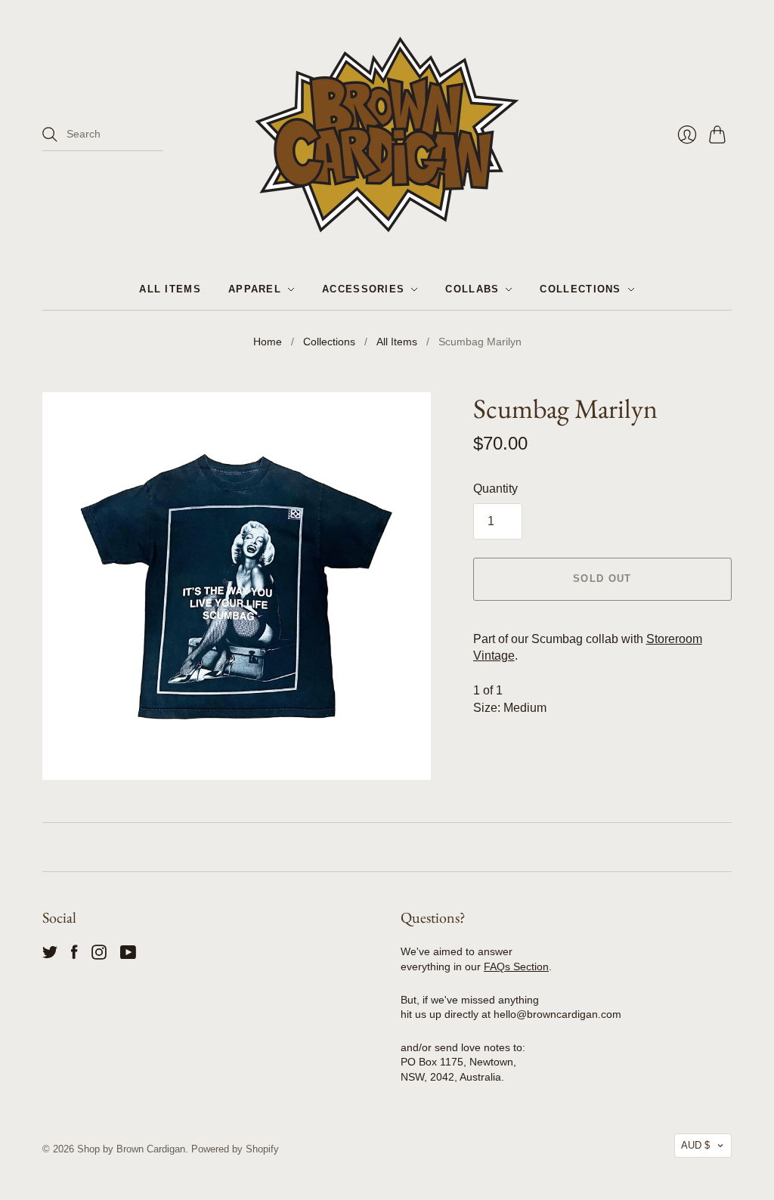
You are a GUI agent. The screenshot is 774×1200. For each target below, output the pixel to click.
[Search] (49, 134)
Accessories (363, 289)
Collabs (472, 289)
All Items (170, 289)
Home (267, 342)
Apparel (254, 289)
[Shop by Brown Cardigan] (387, 134)
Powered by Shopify (235, 1149)
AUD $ (695, 1145)
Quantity (495, 488)
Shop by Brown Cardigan (131, 1149)
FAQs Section (516, 966)
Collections (580, 289)
